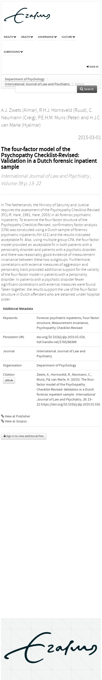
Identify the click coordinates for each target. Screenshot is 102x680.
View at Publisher (17, 416)
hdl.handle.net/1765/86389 (56, 342)
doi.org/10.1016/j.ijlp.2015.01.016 (61, 337)
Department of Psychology (25, 79)
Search (88, 89)
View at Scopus (15, 421)
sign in (93, 66)
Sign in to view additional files (25, 436)
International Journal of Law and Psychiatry (37, 84)
